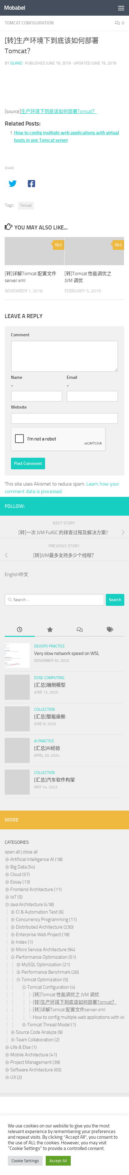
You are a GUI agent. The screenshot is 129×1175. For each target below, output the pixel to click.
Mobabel (14, 7)
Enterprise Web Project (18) (43, 934)
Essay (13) (20, 882)
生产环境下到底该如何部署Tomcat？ (59, 111)
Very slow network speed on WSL (66, 653)
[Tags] (110, 630)
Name (16, 377)
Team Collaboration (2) (37, 1040)
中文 (23, 574)
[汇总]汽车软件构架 (54, 780)
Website (19, 407)
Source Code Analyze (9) (39, 1032)
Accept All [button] (58, 1160)
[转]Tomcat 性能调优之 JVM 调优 (66, 994)
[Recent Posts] (20, 630)
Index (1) (24, 942)
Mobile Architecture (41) (33, 1055)
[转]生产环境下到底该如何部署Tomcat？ (74, 1002)
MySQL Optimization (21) (46, 964)
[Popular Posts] (50, 630)
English (12, 574)
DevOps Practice (49, 646)
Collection (44, 709)
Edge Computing (49, 678)
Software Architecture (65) (35, 1070)
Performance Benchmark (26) (50, 972)
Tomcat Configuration (29, 23)
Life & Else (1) (23, 1047)
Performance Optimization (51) (46, 957)
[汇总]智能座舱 (49, 716)
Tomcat (26, 205)
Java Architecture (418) (32, 904)
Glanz (16, 63)
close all (30, 852)
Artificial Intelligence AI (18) (36, 859)
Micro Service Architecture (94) (45, 949)
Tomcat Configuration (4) (51, 987)
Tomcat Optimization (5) (45, 979)
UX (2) (16, 1077)
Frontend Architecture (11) (36, 889)
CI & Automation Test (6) (40, 912)
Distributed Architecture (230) (45, 927)
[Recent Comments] (79, 630)
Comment (20, 335)
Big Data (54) (22, 867)
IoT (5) (16, 897)
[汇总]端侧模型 (49, 685)
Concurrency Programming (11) (46, 919)
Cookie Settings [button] (25, 1160)
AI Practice (44, 741)
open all (12, 852)
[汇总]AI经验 (47, 748)
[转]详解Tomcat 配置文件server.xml (69, 1010)
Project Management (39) (35, 1062)
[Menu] (121, 8)
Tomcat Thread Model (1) (51, 1025)
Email (72, 377)
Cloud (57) (20, 874)
